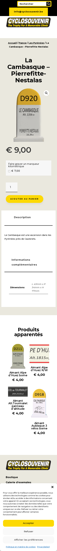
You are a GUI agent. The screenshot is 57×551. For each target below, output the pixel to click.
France (23, 43)
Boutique (12, 477)
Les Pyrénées (36, 43)
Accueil (12, 43)
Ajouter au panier (24, 199)
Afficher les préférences (28, 539)
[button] (52, 487)
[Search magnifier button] (48, 4)
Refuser (28, 531)
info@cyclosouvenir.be (28, 11)
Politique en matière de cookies (21, 547)
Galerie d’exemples (18, 482)
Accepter (28, 523)
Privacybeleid (43, 547)
